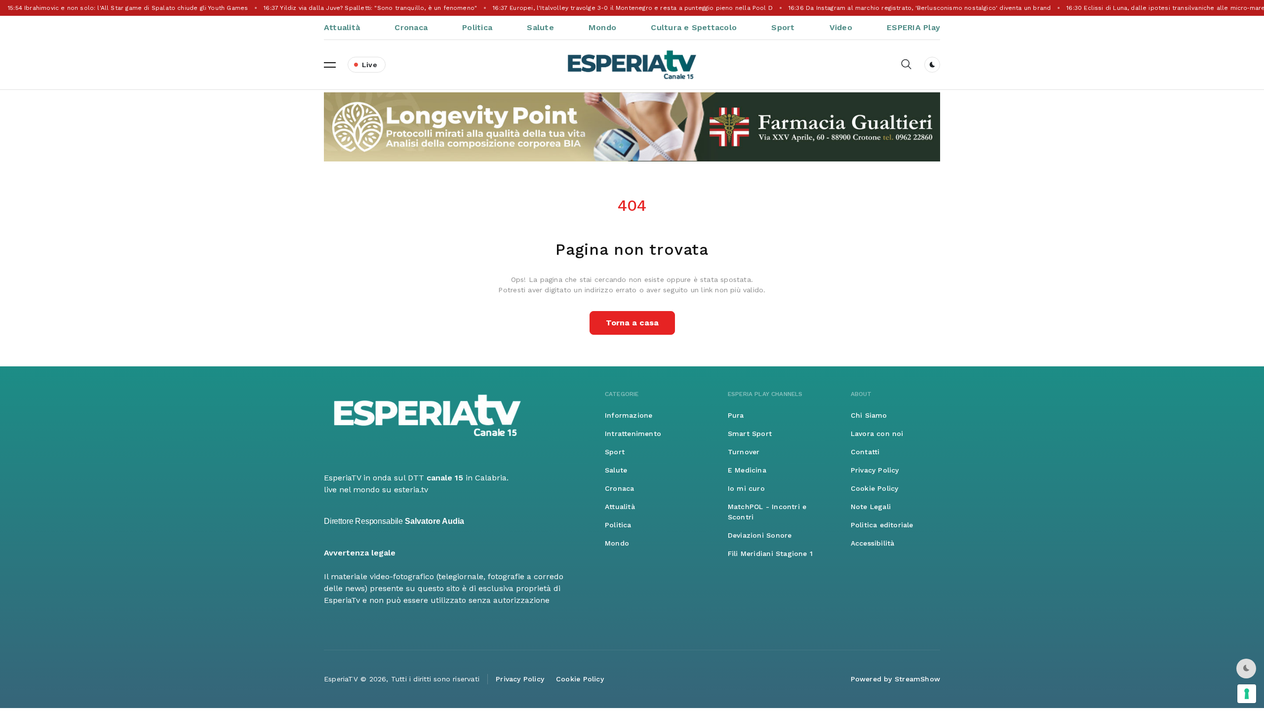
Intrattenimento (633, 433)
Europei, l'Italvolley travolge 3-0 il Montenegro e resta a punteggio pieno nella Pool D (632, 7)
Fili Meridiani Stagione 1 (770, 553)
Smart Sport (750, 433)
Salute (540, 27)
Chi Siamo (869, 415)
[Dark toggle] (932, 65)
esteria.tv (411, 489)
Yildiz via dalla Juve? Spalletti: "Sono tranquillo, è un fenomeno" (369, 7)
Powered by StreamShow (895, 679)
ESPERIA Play (913, 27)
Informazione (629, 415)
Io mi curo (746, 488)
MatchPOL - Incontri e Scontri (767, 512)
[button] (330, 65)
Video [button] (841, 27)
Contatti (865, 452)
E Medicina (747, 470)
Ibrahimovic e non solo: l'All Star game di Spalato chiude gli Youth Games (127, 7)
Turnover (744, 452)
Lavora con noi (877, 433)
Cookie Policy (875, 488)
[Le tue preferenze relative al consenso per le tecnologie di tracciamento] (1246, 693)
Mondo (602, 27)
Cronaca (411, 27)
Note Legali (871, 507)
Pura (736, 415)
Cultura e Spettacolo (694, 27)
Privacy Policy (875, 470)
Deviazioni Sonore (760, 535)
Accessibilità (873, 543)
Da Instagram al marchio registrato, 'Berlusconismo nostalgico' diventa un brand (919, 7)
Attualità (342, 27)
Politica (477, 27)
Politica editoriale (882, 525)
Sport (782, 27)
